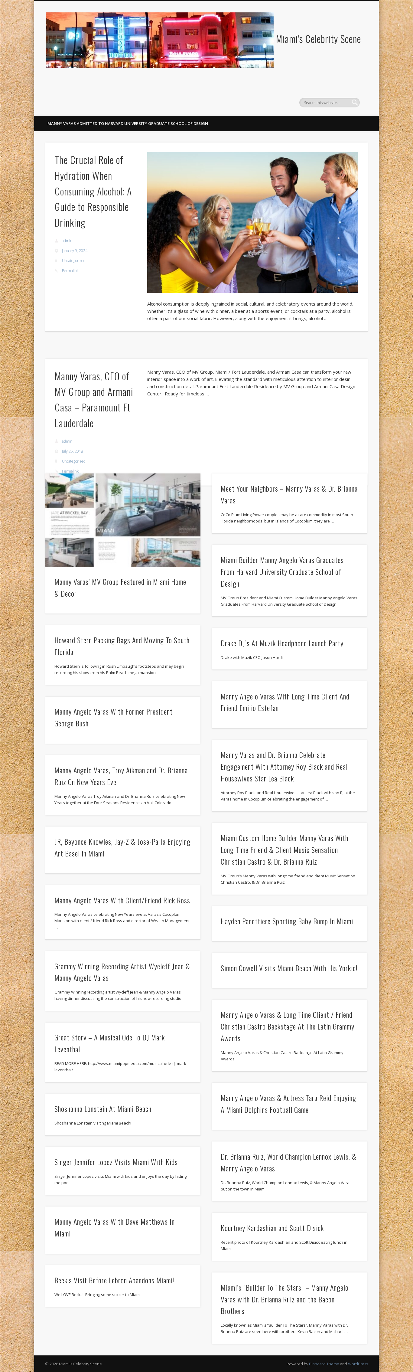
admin (67, 240)
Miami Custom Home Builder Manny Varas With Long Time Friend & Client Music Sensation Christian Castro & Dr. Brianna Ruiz (284, 849)
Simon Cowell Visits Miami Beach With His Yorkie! (289, 967)
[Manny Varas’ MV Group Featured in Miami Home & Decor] (122, 520)
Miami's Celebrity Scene (318, 38)
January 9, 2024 (74, 250)
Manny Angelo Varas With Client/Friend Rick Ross (122, 900)
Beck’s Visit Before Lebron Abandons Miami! (114, 1280)
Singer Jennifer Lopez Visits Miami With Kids (116, 1161)
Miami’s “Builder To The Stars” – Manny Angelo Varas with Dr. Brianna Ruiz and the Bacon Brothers (285, 1299)
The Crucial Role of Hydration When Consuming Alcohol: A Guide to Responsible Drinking (93, 190)
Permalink (70, 270)
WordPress (358, 1364)
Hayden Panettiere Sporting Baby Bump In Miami (287, 920)
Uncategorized (74, 260)
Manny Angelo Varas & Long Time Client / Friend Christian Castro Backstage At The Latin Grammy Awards (287, 1026)
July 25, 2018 (72, 451)
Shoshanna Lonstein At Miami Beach (102, 1108)
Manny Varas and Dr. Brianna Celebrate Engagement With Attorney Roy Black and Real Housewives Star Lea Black (284, 766)
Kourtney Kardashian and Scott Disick (272, 1227)
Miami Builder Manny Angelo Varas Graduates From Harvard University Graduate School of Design (282, 571)
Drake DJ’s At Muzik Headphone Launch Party (282, 642)
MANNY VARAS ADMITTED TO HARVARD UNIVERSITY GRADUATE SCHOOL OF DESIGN (127, 123)
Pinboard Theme (324, 1364)
